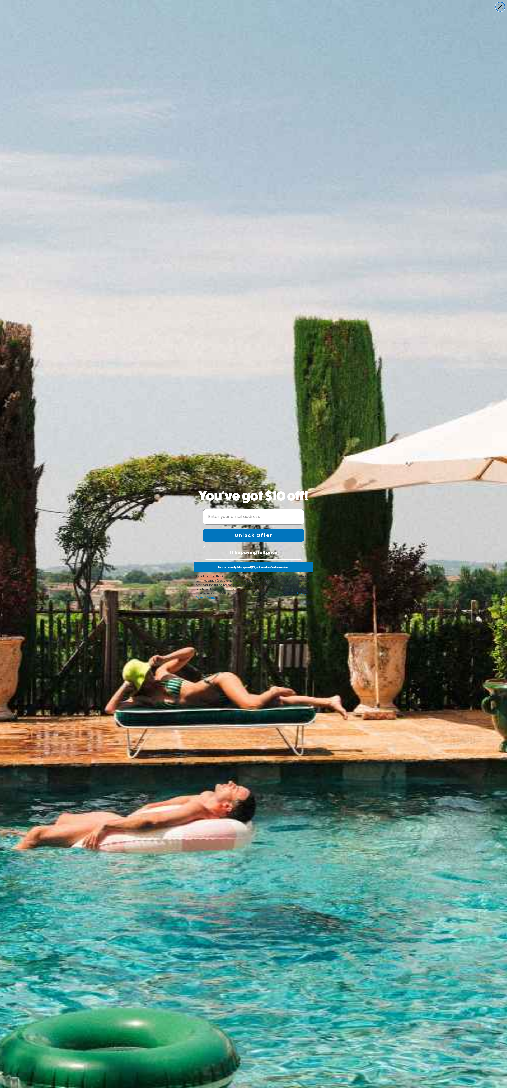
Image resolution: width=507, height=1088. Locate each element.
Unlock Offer (254, 535)
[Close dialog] (500, 6)
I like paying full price (253, 553)
